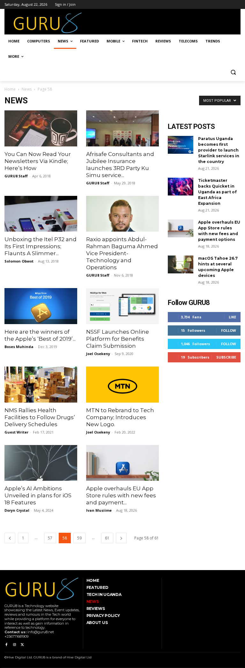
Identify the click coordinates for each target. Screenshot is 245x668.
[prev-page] (9, 538)
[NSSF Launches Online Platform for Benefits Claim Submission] (122, 306)
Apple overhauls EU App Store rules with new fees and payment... (121, 495)
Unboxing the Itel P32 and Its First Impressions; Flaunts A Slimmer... (40, 246)
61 (107, 538)
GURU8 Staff (16, 176)
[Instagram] (14, 644)
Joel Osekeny (98, 353)
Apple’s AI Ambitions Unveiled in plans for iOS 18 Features (37, 495)
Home (10, 89)
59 (79, 538)
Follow (228, 330)
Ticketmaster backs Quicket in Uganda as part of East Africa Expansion (217, 192)
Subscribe (226, 357)
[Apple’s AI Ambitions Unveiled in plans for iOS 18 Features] (40, 463)
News (27, 89)
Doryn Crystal (16, 510)
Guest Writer (16, 432)
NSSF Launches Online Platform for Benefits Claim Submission (117, 339)
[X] (22, 644)
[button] (233, 71)
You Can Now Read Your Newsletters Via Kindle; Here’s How (37, 161)
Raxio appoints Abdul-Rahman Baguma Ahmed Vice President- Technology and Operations (122, 253)
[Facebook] (6, 644)
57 (50, 538)
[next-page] (121, 538)
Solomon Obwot (18, 261)
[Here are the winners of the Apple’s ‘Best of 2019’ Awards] (40, 306)
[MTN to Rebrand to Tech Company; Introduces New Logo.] (122, 385)
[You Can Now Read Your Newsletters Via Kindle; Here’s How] (40, 128)
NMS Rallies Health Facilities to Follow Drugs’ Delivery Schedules (39, 417)
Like (232, 317)
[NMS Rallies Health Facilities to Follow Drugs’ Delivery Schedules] (40, 385)
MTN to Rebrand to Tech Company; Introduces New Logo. (120, 417)
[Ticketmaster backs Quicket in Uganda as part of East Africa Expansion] (180, 187)
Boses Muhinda (18, 346)
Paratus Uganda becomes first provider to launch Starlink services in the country (218, 150)
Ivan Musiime (99, 510)
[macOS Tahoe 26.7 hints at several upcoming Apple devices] (180, 264)
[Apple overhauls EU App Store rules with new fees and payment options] (122, 463)
